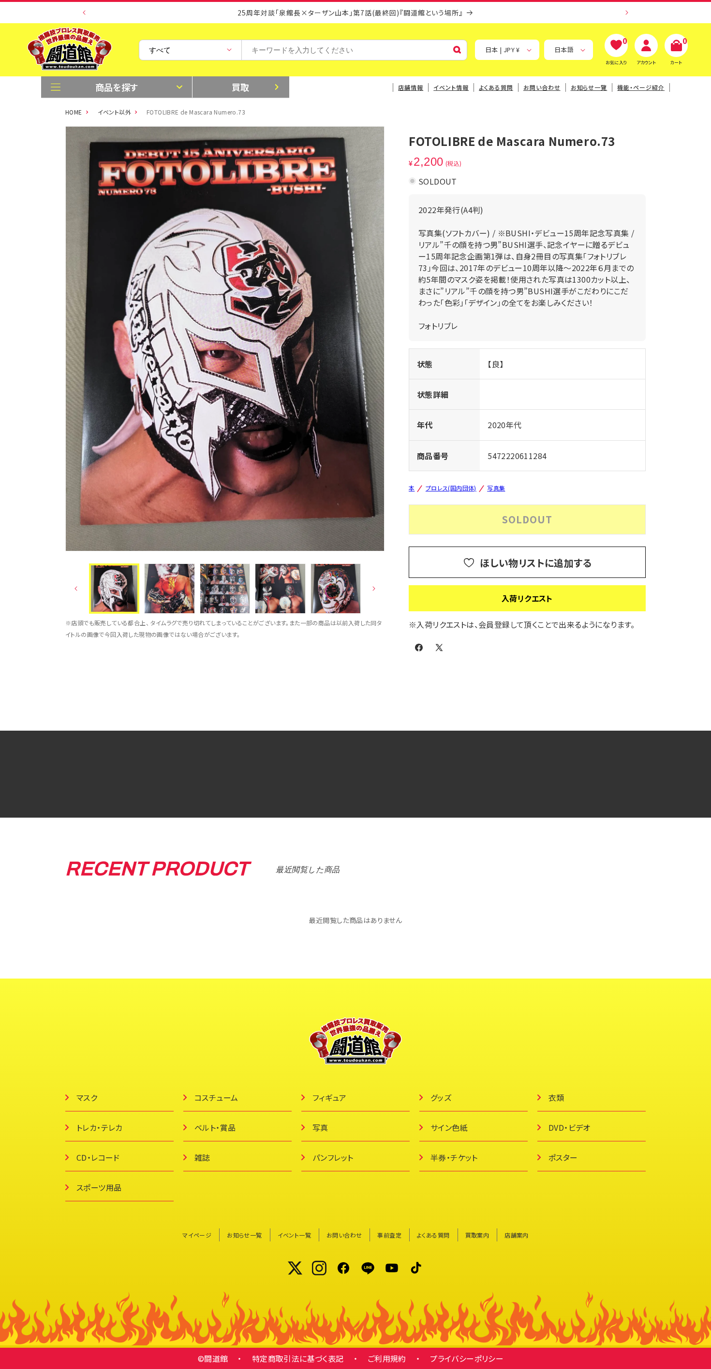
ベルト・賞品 (215, 1127)
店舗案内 (516, 1235)
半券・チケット (454, 1157)
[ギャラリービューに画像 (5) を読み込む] (336, 588)
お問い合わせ (542, 87)
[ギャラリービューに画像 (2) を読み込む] (169, 588)
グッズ (440, 1097)
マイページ (196, 1235)
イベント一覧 (294, 1235)
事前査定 (389, 1235)
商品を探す (116, 87)
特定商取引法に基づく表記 (298, 1358)
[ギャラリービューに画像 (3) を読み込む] (225, 588)
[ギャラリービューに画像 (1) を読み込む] (114, 588)
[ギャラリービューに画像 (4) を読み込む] (280, 588)
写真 (320, 1127)
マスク (86, 1097)
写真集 (496, 488)
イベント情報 (451, 87)
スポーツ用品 (98, 1187)
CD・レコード (98, 1157)
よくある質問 (496, 87)
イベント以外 (114, 112)
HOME (73, 112)
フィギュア (329, 1097)
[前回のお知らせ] (84, 12)
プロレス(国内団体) (451, 488)
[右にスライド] (374, 588)
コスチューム (216, 1097)
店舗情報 (410, 87)
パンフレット (332, 1157)
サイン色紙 (449, 1127)
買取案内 (477, 1235)
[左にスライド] (76, 588)
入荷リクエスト (527, 598)
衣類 (556, 1097)
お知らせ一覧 (244, 1235)
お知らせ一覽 (589, 87)
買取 (241, 87)
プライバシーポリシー (467, 1358)
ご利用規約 (387, 1358)
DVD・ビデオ (569, 1127)
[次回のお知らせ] (626, 12)
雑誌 (202, 1157)
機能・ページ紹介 (641, 87)
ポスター (563, 1157)
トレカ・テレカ (99, 1127)
